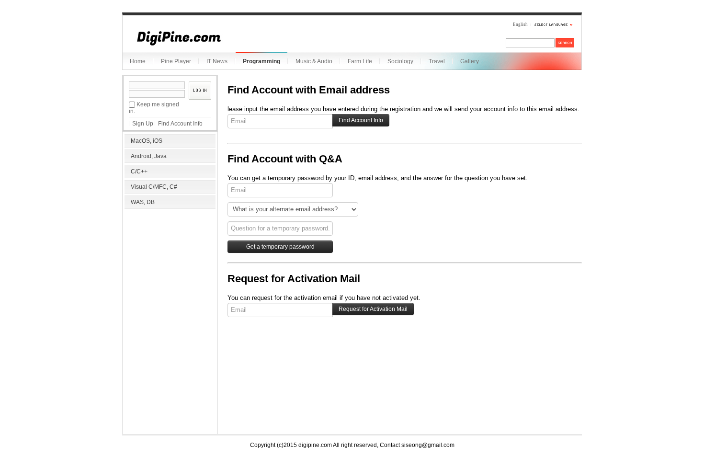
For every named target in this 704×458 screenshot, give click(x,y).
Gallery (469, 61)
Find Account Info (180, 123)
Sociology (400, 61)
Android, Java (149, 156)
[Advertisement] (170, 273)
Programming (261, 61)
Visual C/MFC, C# (154, 186)
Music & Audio (313, 61)
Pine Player (176, 61)
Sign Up (142, 123)
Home (138, 61)
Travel (437, 61)
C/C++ (139, 171)
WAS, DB (143, 202)
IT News (216, 61)
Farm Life (360, 61)
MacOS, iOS (146, 140)
